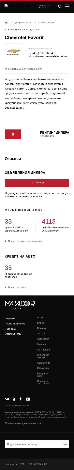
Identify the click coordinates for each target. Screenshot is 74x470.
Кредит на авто (43, 374)
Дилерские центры (43, 356)
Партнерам (10, 329)
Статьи (41, 333)
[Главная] (6, 22)
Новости (42, 328)
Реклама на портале (15, 323)
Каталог (41, 344)
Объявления (44, 349)
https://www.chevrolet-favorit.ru (47, 56)
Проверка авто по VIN (43, 382)
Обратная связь (13, 334)
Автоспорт (43, 339)
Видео (40, 323)
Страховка (43, 368)
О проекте (10, 318)
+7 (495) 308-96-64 (40, 53)
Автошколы (43, 363)
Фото (40, 317)
